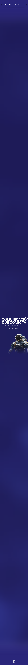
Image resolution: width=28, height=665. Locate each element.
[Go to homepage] (12, 4)
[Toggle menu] (23, 4)
